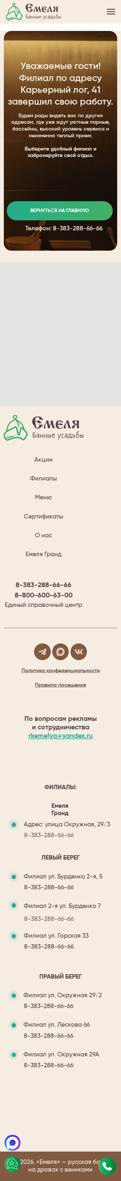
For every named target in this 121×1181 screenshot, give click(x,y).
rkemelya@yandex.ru (60, 736)
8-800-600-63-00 (44, 595)
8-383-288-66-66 (77, 229)
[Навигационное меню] (111, 12)
